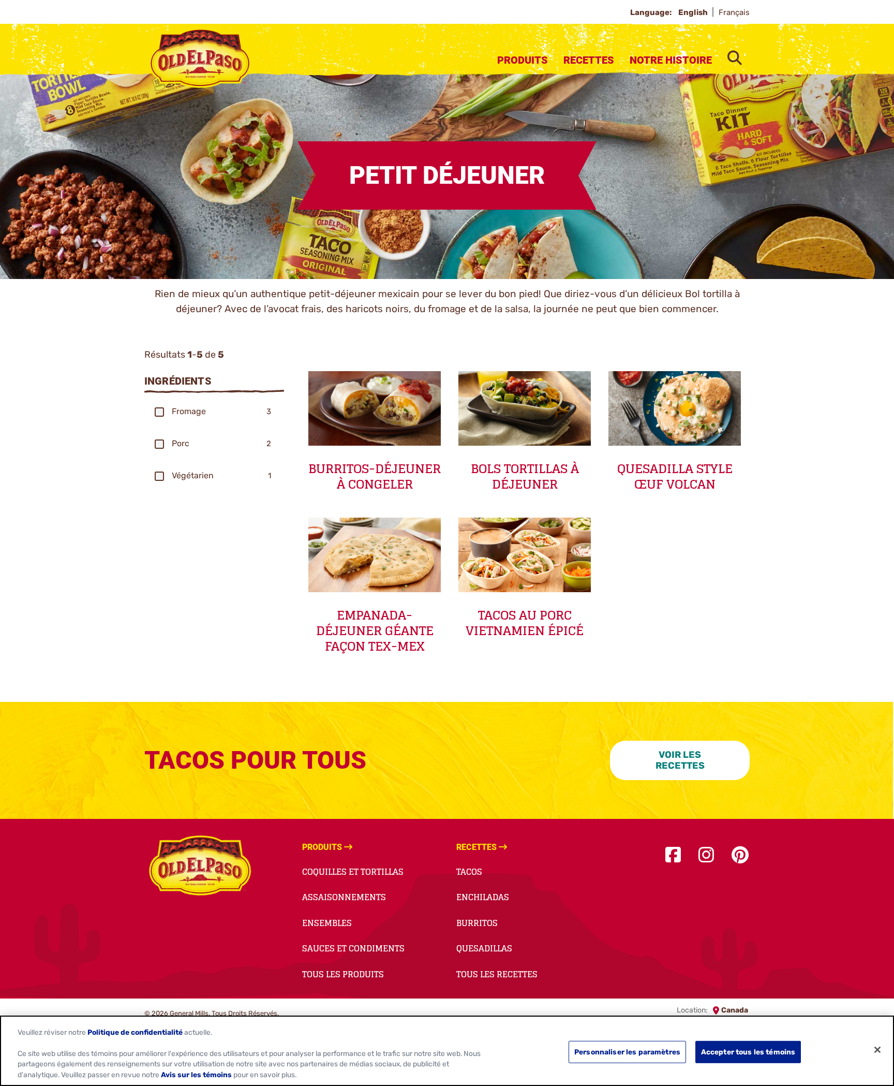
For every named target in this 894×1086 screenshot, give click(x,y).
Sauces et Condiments (353, 948)
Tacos (469, 871)
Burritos (477, 923)
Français (734, 12)
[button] (159, 412)
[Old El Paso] (200, 867)
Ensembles (327, 923)
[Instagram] (706, 855)
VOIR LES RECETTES (680, 760)
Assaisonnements (344, 897)
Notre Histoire (671, 60)
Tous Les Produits (343, 974)
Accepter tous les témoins (748, 1052)
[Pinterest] (740, 855)
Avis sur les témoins (196, 1075)
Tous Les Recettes (497, 974)
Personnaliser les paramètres (627, 1052)
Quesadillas (484, 948)
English (693, 12)
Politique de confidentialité (135, 1032)
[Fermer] (877, 1049)
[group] (214, 411)
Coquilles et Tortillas (353, 871)
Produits (522, 60)
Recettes (588, 60)
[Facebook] (673, 855)
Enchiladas (482, 897)
